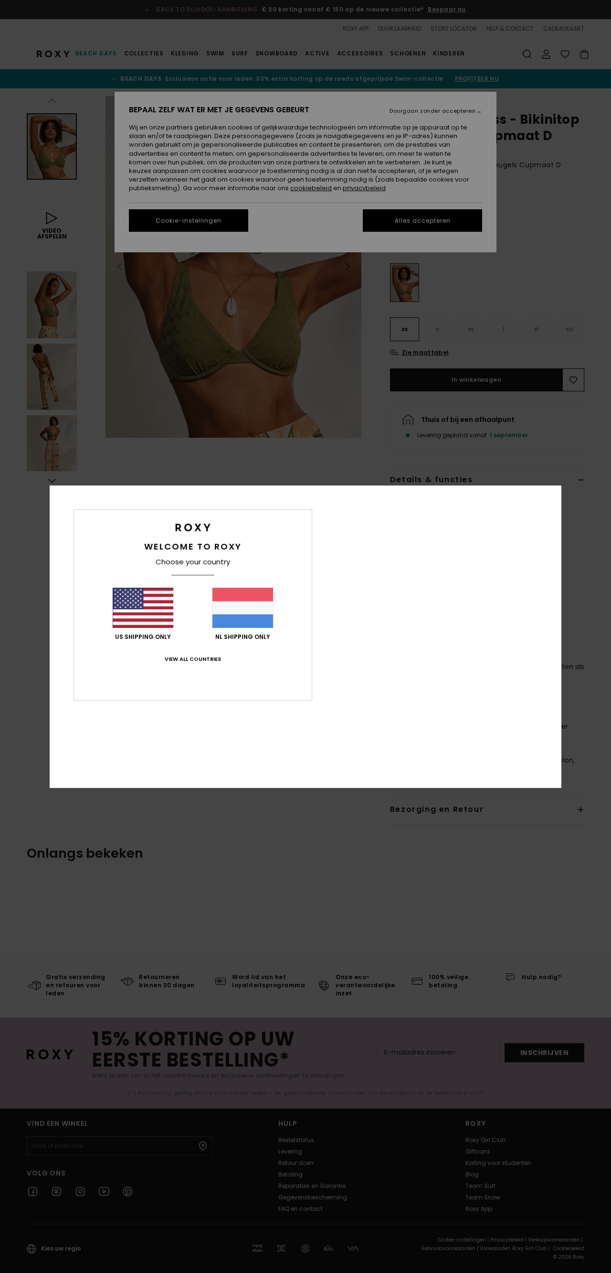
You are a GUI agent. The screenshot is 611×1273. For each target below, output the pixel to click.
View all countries (193, 659)
